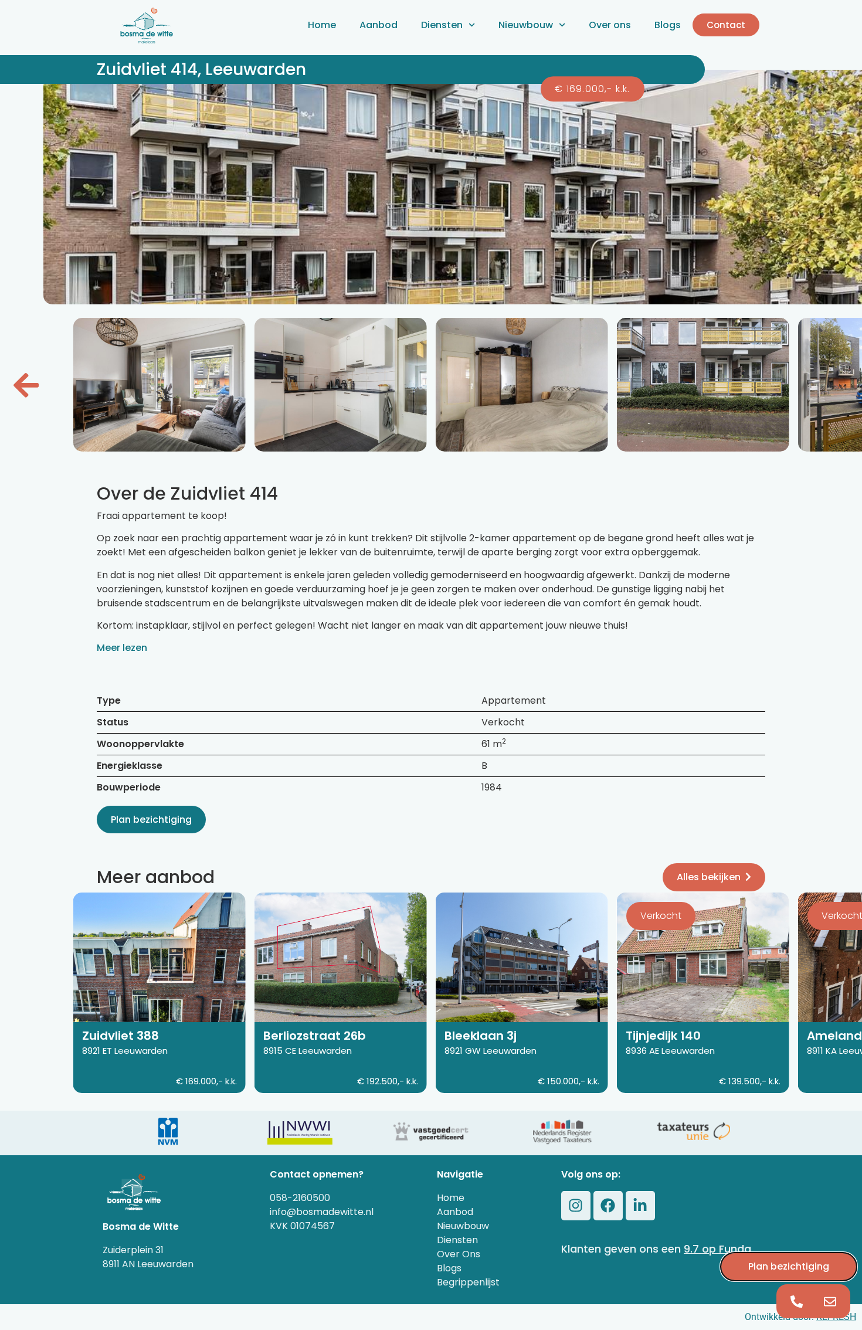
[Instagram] (575, 1205)
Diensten (442, 25)
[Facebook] (608, 1205)
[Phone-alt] (797, 1301)
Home (322, 25)
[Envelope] (830, 1301)
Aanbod (378, 25)
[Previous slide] (836, 384)
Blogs (667, 25)
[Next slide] (26, 384)
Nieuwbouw (525, 25)
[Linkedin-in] (640, 1205)
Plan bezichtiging (151, 819)
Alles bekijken (709, 877)
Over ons (610, 25)
